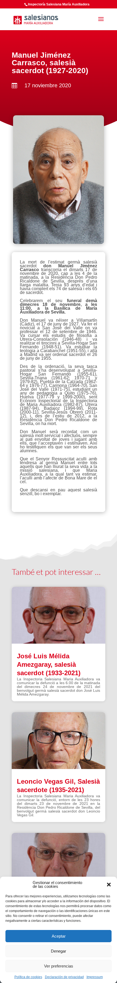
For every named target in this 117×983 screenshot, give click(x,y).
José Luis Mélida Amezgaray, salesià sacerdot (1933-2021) (49, 664)
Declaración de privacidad (64, 977)
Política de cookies (28, 977)
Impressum (95, 977)
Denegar (58, 951)
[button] (109, 884)
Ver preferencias (58, 966)
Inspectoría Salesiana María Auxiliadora (59, 4)
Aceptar (59, 936)
